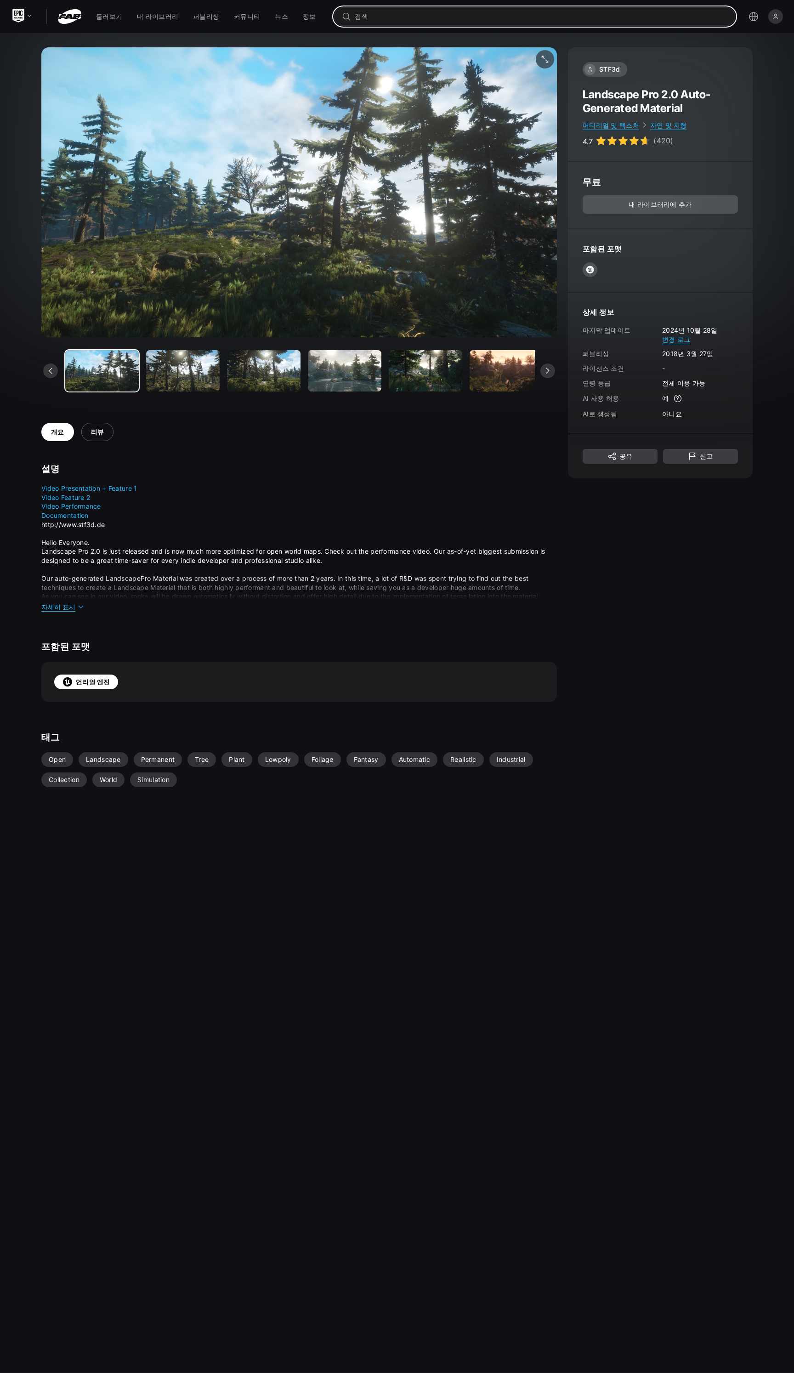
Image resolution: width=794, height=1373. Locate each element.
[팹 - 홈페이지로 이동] (69, 16)
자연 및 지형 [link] (668, 125)
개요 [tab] (57, 432)
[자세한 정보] (677, 398)
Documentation (65, 515)
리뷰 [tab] (97, 432)
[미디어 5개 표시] (506, 370)
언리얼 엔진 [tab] (93, 682)
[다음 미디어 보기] (547, 370)
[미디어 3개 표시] (344, 370)
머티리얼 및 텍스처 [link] (611, 125)
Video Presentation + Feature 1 (89, 488)
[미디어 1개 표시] (183, 370)
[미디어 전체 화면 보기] (545, 59)
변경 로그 (676, 339)
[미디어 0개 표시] (102, 370)
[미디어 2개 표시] (264, 370)
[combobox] (541, 16)
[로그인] (775, 16)
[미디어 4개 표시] (425, 370)
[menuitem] (109, 16)
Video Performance (71, 506)
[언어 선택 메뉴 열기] (753, 16)
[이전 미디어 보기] (50, 370)
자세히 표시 (58, 607)
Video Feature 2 (65, 497)
